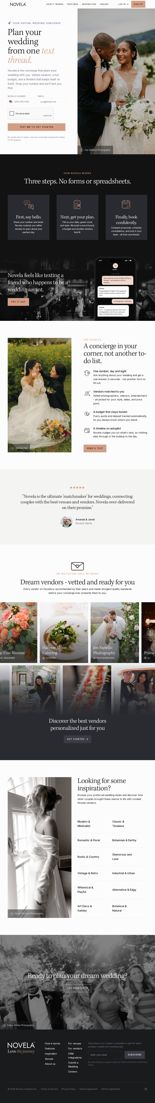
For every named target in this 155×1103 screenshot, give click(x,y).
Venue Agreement (88, 1089)
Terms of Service (49, 1089)
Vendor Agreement (110, 1089)
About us (50, 1063)
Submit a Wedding (73, 1064)
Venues (49, 1058)
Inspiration (51, 1053)
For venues (74, 1043)
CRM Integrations (75, 1055)
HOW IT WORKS (54, 4)
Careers (72, 1071)
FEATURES (72, 4)
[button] (123, 4)
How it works (52, 1043)
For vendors (75, 1048)
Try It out (18, 302)
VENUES (104, 4)
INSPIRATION (89, 4)
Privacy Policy (69, 1089)
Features (50, 1048)
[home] (18, 4)
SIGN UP (138, 4)
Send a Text (95, 448)
